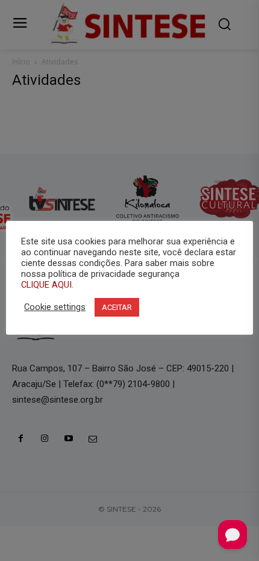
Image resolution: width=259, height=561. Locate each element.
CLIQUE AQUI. (47, 284)
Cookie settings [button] (55, 307)
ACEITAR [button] (117, 307)
